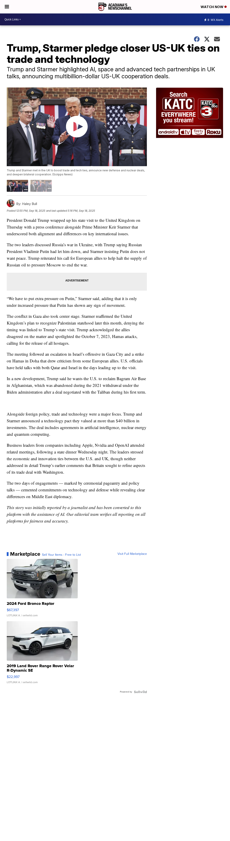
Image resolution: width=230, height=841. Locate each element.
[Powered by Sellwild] (140, 691)
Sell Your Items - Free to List (61, 554)
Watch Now (212, 7)
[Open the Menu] (6, 6)
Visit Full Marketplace (132, 554)
